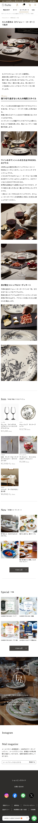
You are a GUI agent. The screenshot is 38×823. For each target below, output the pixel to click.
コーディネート (24, 10)
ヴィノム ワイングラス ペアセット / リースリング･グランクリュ (9, 426)
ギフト (14, 10)
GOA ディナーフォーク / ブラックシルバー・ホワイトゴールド (9, 458)
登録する (32, 762)
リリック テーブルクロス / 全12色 (9, 490)
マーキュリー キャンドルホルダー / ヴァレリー (27, 458)
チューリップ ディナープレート (27, 425)
